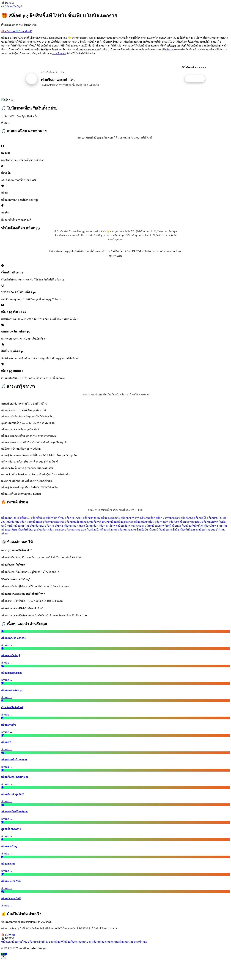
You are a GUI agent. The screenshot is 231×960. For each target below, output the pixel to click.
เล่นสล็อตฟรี (12, 521)
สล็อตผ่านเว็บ (72, 521)
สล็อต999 (174, 521)
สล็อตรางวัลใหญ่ (55, 518)
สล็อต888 (112, 529)
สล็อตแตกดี (187, 518)
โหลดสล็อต (91, 525)
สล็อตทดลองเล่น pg (74, 525)
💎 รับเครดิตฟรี (23, 31)
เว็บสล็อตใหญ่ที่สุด (96, 529)
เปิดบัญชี (17, 6)
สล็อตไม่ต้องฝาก (189, 529)
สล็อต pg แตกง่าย (110, 518)
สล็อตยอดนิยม (9, 529)
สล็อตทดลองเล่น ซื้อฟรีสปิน (133, 529)
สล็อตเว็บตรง (38, 518)
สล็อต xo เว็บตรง (54, 525)
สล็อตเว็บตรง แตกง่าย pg (130, 525)
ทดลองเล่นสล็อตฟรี (90, 521)
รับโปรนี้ (196, 79)
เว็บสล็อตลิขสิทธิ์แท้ (192, 525)
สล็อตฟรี (153, 529)
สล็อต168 (37, 521)
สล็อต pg (169, 49)
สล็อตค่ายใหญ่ (19, 941)
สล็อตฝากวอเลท (92, 518)
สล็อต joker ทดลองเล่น (168, 518)
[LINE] (2, 954)
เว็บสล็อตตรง (37, 525)
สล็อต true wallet (73, 518)
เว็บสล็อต (42, 529)
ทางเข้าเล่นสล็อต (145, 518)
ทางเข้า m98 (59, 53)
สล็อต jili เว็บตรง (108, 525)
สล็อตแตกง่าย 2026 (75, 529)
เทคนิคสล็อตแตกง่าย (18, 525)
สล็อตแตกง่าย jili (10, 518)
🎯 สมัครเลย (8, 31)
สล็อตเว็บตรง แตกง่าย (215, 525)
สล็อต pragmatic (56, 529)
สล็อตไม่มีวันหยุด (27, 529)
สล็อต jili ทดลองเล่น (190, 521)
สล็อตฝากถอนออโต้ (209, 529)
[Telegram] (5, 954)
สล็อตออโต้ (200, 518)
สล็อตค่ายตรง (128, 518)
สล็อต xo (176, 525)
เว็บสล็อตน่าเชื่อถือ (169, 529)
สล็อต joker (26, 521)
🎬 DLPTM (7, 2)
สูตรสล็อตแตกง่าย (123, 941)
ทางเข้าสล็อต (109, 521)
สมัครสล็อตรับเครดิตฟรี (158, 525)
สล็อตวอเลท (161, 521)
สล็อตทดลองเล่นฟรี (53, 521)
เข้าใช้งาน (7, 6)
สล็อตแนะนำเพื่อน (144, 521)
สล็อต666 (25, 518)
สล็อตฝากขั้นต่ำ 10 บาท (41, 941)
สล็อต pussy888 (125, 521)
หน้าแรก (6, 941)
